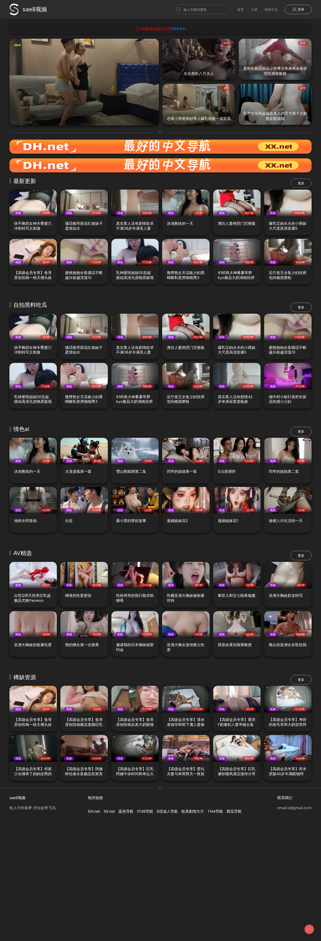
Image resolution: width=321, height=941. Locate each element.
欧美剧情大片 (192, 811)
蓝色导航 (125, 811)
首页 (240, 9)
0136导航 (145, 811)
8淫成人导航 (167, 811)
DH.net (94, 811)
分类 (254, 9)
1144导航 (215, 811)
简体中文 (271, 9)
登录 (300, 9)
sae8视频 (35, 9)
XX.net (109, 811)
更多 (301, 183)
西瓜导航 (234, 811)
